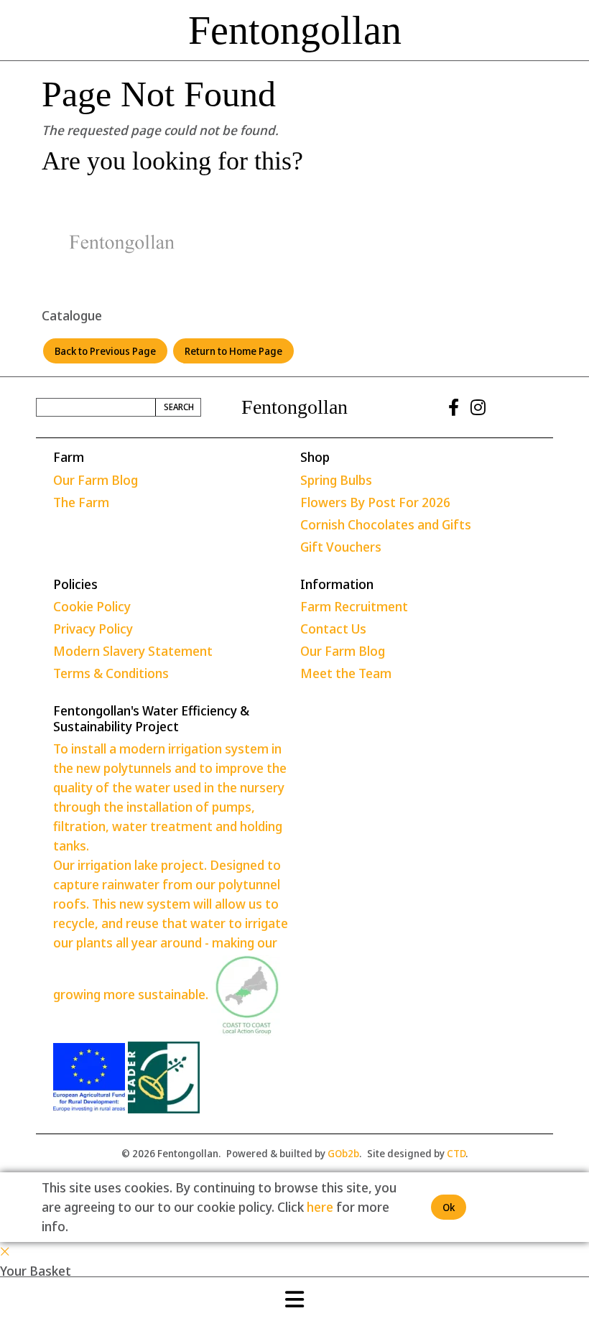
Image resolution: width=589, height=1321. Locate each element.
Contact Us (333, 628)
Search (179, 407)
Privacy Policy (93, 628)
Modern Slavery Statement (133, 650)
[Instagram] (478, 407)
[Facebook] (453, 407)
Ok (448, 1207)
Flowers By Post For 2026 (375, 502)
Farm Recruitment (354, 606)
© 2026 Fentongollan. (171, 1153)
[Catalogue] (122, 243)
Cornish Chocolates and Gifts (385, 524)
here (320, 1206)
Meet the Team (345, 673)
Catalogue (72, 315)
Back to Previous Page (105, 351)
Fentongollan (295, 30)
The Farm (81, 502)
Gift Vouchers (340, 546)
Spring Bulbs (336, 479)
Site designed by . (417, 1153)
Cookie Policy (92, 606)
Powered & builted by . (293, 1153)
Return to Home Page (233, 351)
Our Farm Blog (95, 479)
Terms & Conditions (111, 673)
